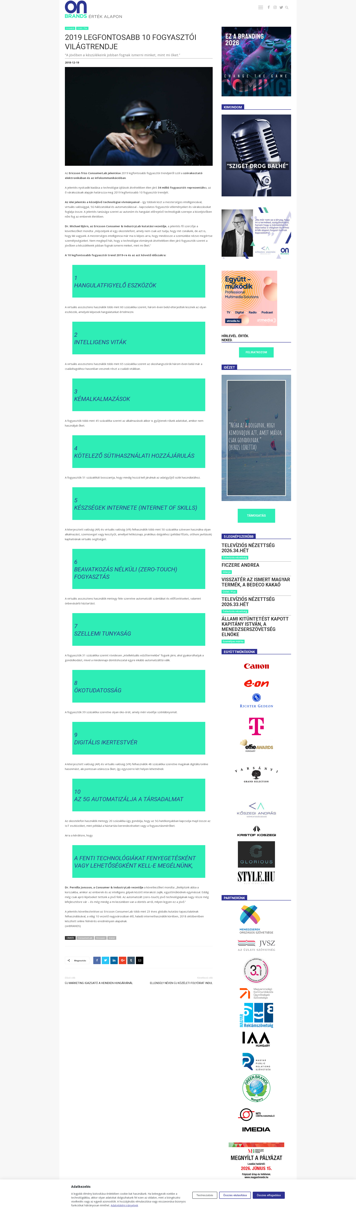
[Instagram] (275, 7)
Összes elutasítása (235, 1195)
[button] (289, 8)
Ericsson (100, 937)
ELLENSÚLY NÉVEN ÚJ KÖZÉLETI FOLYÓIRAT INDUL (181, 983)
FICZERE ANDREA (240, 565)
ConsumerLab (85, 937)
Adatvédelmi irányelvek (124, 1205)
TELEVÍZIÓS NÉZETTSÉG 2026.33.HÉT (248, 602)
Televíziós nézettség (235, 557)
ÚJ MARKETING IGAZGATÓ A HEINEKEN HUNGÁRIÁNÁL (99, 983)
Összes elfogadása (269, 1195)
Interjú (227, 572)
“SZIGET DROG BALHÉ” (257, 166)
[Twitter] (281, 7)
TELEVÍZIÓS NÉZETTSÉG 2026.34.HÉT (248, 548)
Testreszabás (204, 1195)
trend (112, 937)
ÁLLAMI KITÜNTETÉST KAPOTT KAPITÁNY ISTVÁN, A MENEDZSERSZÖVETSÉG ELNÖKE (255, 626)
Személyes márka (233, 641)
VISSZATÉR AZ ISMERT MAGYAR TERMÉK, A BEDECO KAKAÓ (256, 582)
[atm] (249, 325)
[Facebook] (268, 7)
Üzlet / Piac (82, 28)
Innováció (70, 28)
